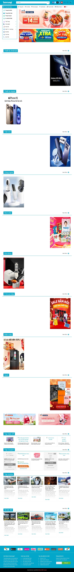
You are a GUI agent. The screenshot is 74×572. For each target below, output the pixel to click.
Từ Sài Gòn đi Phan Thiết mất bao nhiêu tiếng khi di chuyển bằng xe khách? (50, 523)
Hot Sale (28, 6)
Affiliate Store (59, 6)
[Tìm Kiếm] (48, 2)
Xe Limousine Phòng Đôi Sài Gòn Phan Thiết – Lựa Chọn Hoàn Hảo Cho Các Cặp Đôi (9, 523)
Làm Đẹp (7, 34)
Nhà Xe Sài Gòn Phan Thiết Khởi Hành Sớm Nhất (36, 523)
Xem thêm (6, 498)
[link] (6, 549)
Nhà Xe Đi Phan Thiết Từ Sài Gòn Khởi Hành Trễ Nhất (23, 523)
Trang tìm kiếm (8, 10)
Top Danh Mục (8, 7)
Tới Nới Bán (10, 464)
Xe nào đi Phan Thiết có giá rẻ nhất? (64, 522)
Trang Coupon (8, 15)
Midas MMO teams (43, 570)
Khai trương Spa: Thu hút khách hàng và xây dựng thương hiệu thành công (36, 444)
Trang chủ (21, 6)
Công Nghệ (7, 24)
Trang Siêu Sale (8, 13)
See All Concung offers (50, 467)
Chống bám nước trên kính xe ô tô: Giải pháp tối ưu (23, 487)
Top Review (42, 6)
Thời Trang (7, 21)
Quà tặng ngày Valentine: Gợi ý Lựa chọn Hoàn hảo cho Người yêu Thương (23, 444)
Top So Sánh (50, 6)
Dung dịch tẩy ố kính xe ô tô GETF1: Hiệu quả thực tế (64, 487)
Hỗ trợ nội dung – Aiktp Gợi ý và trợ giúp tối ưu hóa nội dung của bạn (64, 444)
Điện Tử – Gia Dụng (9, 29)
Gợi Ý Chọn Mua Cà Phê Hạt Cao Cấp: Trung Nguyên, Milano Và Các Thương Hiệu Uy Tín (50, 488)
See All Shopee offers (23, 468)
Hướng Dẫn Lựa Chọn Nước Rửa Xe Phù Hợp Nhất (8, 487)
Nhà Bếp (7, 31)
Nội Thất (7, 37)
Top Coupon (35, 6)
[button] (5, 548)
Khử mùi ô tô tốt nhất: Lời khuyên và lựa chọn (37, 487)
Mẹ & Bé (7, 26)
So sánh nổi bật (8, 18)
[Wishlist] (67, 2)
